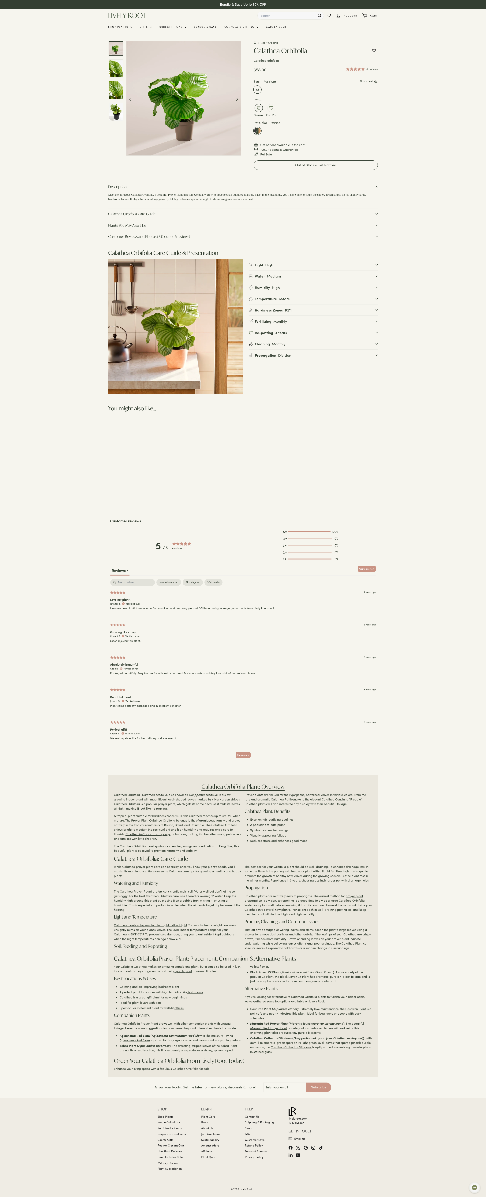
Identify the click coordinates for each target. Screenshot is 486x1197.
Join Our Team (210, 1134)
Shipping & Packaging (259, 1122)
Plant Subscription (170, 1168)
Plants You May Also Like (127, 225)
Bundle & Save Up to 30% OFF (243, 4)
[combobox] (290, 16)
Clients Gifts (165, 1140)
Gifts (144, 26)
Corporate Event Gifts (172, 1134)
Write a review (366, 568)
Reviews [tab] (120, 570)
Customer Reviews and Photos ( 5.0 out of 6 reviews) (149, 236)
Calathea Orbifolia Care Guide (131, 213)
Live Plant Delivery (170, 1151)
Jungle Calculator (169, 1122)
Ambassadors (210, 1145)
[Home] (255, 42)
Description (117, 186)
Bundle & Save (205, 26)
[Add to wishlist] (374, 50)
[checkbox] (213, 582)
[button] (316, 165)
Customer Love (254, 1140)
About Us (207, 1128)
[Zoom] (183, 98)
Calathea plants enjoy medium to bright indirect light (150, 925)
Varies (257, 131)
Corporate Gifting (240, 26)
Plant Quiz (208, 1157)
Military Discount (169, 1163)
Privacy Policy (254, 1157)
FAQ (247, 1134)
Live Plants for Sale (170, 1157)
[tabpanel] (243, 670)
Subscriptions (171, 26)
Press (204, 1122)
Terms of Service (256, 1151)
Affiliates (207, 1151)
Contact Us (252, 1116)
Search (249, 1128)
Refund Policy (254, 1145)
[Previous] (130, 99)
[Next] (237, 99)
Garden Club (276, 26)
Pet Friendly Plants (170, 1128)
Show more (243, 754)
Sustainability (210, 1140)
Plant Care (208, 1116)
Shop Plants (118, 26)
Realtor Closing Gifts (171, 1145)
